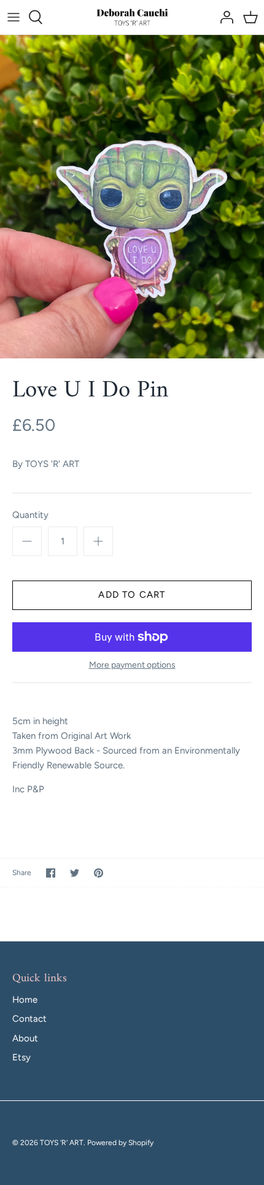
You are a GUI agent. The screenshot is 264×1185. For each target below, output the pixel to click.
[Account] (223, 17)
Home (24, 999)
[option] (132, 197)
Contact (29, 1018)
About (25, 1038)
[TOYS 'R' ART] (132, 17)
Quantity (30, 514)
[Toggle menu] (13, 17)
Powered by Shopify (120, 1142)
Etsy (21, 1057)
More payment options (132, 665)
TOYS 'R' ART (52, 463)
